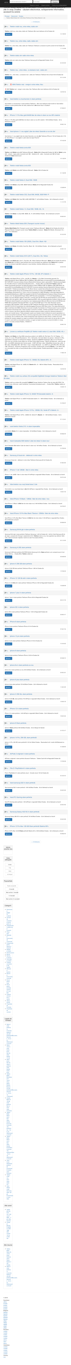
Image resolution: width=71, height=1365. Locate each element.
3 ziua (9, 864)
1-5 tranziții (11, 895)
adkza (5, 1302)
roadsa (5, 1331)
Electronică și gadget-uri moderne (9, 913)
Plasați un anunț (34, 5)
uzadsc (5, 1350)
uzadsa (5, 1347)
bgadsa (5, 1312)
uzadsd (5, 1352)
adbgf (5, 1326)
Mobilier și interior (9, 950)
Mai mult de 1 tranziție (12, 892)
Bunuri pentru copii (8, 981)
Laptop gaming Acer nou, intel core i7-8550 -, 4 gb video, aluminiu (9, 1215)
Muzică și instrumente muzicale (9, 976)
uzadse (5, 1353)
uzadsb (5, 1348)
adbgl (4, 1328)
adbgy (5, 1322)
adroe (6, 2)
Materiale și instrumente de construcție (9, 938)
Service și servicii (9, 956)
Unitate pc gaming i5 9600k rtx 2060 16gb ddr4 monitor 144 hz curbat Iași (9, 1230)
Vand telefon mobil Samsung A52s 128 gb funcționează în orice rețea (10, 1192)
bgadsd (5, 1317)
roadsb (5, 1333)
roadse (5, 1338)
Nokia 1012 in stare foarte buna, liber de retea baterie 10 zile (8, 1051)
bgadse (5, 1319)
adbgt (5, 1321)
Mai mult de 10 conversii (12, 899)
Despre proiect (45, 5)
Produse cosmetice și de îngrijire (9, 964)
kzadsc (5, 1305)
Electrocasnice (10, 952)
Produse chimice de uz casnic (9, 997)
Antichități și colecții (9, 960)
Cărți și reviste (8, 1001)
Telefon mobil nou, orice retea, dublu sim (8, 1179)
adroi (4, 1341)
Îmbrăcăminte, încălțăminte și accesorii (10, 928)
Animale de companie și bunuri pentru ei (9, 921)
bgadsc (5, 1316)
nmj (4, 1357)
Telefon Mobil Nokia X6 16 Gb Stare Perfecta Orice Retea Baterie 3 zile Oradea (9, 1257)
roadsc (5, 1335)
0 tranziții (11, 889)
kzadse (5, 1309)
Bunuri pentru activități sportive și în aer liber (9, 989)
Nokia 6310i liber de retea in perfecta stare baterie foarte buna (9, 1066)
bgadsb (5, 1314)
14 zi (9, 871)
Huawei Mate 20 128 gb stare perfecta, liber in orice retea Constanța (9, 1104)
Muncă (8, 954)
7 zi (10, 868)
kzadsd (5, 1307)
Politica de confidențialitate (59, 5)
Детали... (8, 34)
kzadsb (5, 1303)
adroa (5, 1340)
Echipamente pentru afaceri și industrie (10, 945)
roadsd (5, 1336)
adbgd (5, 1324)
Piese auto (8, 932)
